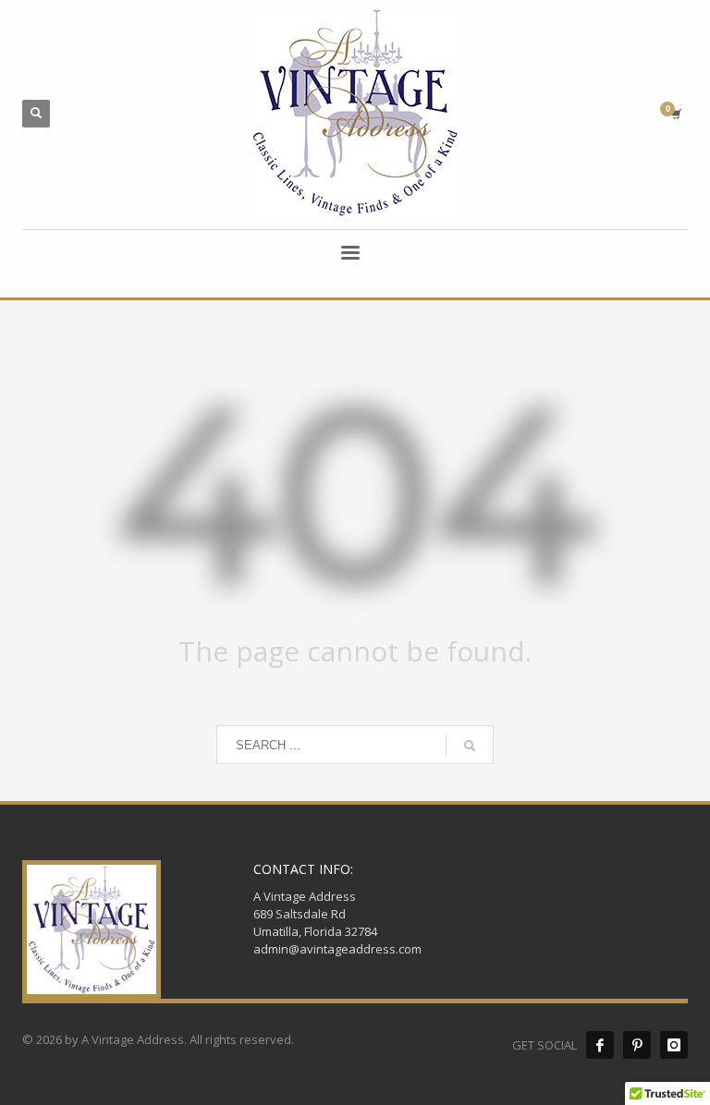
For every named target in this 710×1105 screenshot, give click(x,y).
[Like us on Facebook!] (600, 1045)
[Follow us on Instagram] (674, 1045)
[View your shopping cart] (675, 114)
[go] (470, 745)
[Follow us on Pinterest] (637, 1045)
